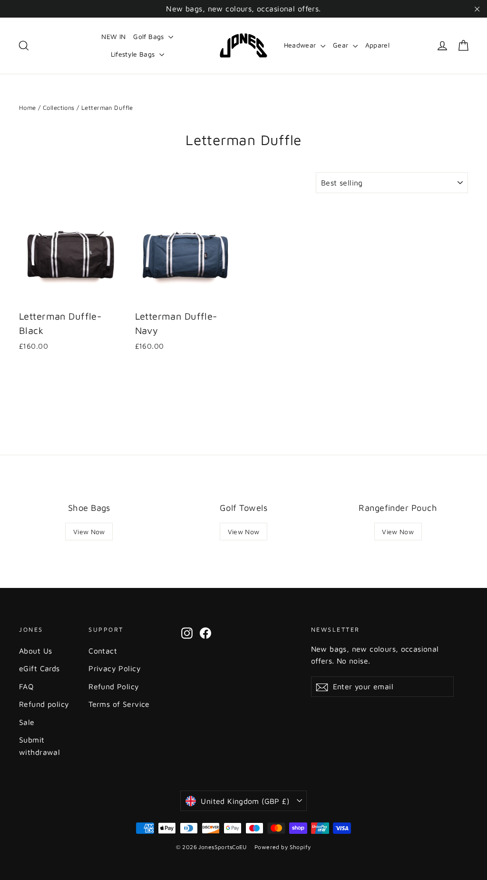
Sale (27, 722)
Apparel (377, 45)
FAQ (26, 686)
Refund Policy (113, 686)
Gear (342, 45)
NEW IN (113, 36)
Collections (59, 107)
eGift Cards (39, 668)
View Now (89, 532)
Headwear (301, 45)
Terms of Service (119, 704)
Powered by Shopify (282, 847)
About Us (35, 650)
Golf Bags (149, 36)
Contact (102, 650)
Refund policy (44, 704)
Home (27, 107)
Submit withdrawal (39, 745)
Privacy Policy (114, 668)
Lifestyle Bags (134, 54)
